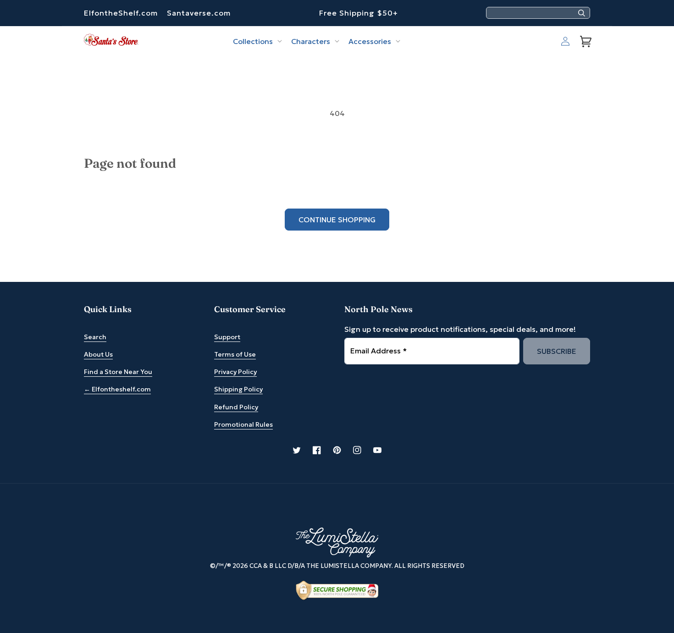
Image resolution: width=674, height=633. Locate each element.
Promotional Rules (243, 424)
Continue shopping (337, 219)
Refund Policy (236, 407)
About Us (98, 354)
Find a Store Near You (118, 372)
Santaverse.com (199, 12)
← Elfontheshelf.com (117, 389)
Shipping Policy (238, 389)
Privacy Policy (235, 372)
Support (227, 337)
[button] (256, 41)
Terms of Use (235, 354)
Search (95, 337)
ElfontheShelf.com (121, 12)
